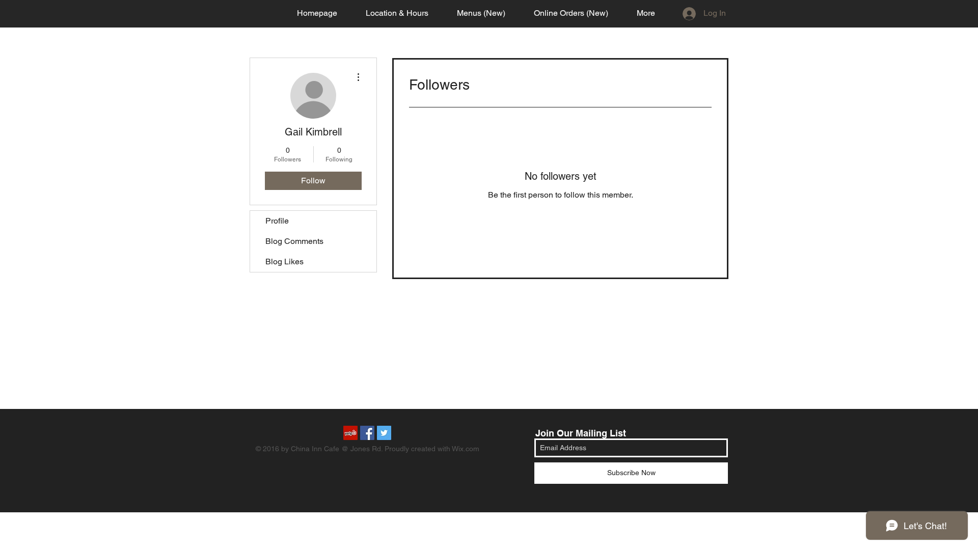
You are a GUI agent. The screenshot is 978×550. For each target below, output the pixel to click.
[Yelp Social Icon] (350, 433)
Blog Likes (284, 261)
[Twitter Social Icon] (384, 433)
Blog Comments (294, 241)
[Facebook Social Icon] (367, 433)
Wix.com (465, 449)
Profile (277, 221)
